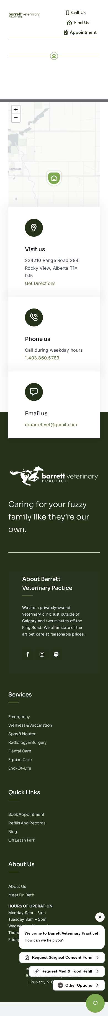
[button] (54, 178)
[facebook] (28, 654)
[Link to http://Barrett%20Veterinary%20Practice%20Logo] (34, 228)
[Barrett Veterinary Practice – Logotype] (24, 13)
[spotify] (56, 654)
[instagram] (42, 654)
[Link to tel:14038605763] (34, 317)
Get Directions (40, 283)
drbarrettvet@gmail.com (51, 424)
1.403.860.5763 (42, 358)
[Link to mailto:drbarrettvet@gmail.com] (34, 392)
